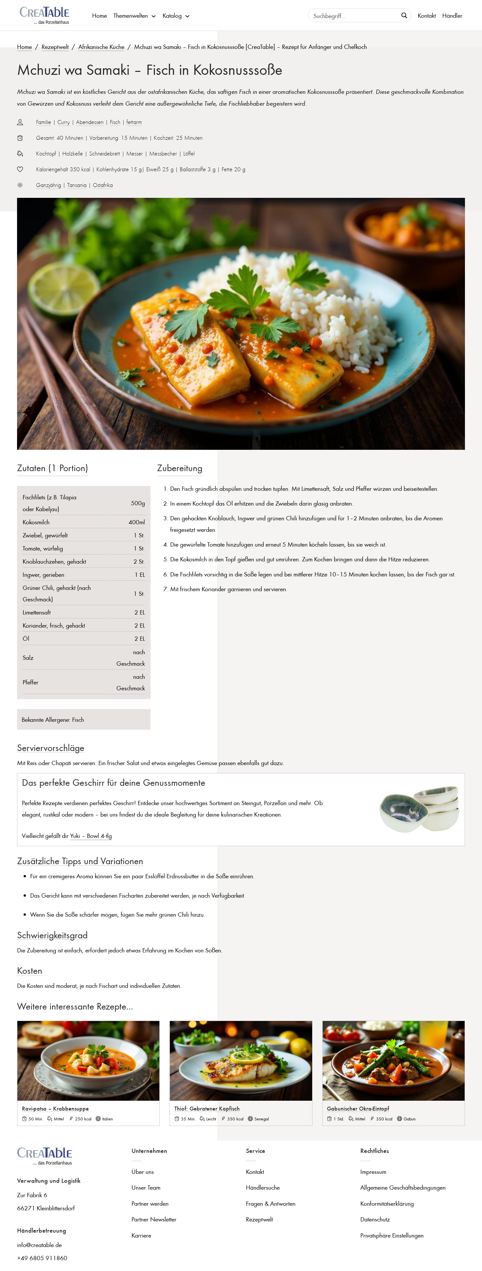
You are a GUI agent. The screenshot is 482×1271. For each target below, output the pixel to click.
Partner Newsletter (153, 1219)
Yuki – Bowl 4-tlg (91, 835)
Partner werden (150, 1203)
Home (99, 15)
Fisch (115, 122)
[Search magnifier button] (404, 15)
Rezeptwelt (55, 46)
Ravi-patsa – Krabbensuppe (55, 1108)
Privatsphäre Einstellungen (392, 1235)
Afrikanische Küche (101, 46)
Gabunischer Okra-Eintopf (358, 1108)
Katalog (172, 15)
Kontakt (427, 15)
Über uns (142, 1171)
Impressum (373, 1171)
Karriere (141, 1235)
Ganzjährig (48, 185)
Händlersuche (263, 1187)
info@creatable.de (39, 1244)
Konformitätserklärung (387, 1203)
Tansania (77, 185)
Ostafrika (103, 185)
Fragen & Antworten (270, 1203)
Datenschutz (375, 1219)
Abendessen (90, 122)
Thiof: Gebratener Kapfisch (207, 1108)
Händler (452, 15)
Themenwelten (130, 15)
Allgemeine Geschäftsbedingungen (403, 1187)
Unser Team (145, 1187)
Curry (63, 122)
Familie (43, 122)
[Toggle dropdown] (153, 15)
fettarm (134, 122)
